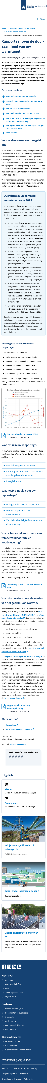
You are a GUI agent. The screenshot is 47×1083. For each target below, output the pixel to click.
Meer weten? (11, 132)
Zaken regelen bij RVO (14, 992)
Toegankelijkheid (9, 1074)
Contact (5, 1068)
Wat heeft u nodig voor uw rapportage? (22, 113)
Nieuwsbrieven (11, 1045)
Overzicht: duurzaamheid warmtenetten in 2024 (24, 102)
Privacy (34, 1068)
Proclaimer (23, 1074)
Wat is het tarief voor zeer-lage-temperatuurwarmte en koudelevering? (25, 120)
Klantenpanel (11, 1029)
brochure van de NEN (13, 698)
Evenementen (12, 803)
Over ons (9, 980)
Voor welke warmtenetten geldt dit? (21, 96)
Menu (42, 19)
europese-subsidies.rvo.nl (15, 1025)
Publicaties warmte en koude (15, 32)
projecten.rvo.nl (12, 1021)
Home (4, 28)
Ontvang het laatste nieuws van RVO (21, 934)
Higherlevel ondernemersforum (18, 1050)
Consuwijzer (11, 725)
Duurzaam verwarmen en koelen (22, 28)
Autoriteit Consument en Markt (19, 729)
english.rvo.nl (11, 997)
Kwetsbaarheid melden (11, 1079)
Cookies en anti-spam (20, 1068)
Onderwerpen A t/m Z (14, 1008)
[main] (23, 491)
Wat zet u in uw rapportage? (18, 108)
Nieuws (9, 789)
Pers (7, 988)
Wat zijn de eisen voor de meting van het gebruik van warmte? (24, 127)
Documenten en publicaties (16, 1013)
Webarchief (28, 1079)
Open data (9, 1017)
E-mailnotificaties (12, 1041)
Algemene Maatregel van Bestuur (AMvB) (22, 656)
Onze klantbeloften (13, 984)
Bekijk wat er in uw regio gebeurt (22, 891)
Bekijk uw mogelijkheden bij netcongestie (19, 847)
